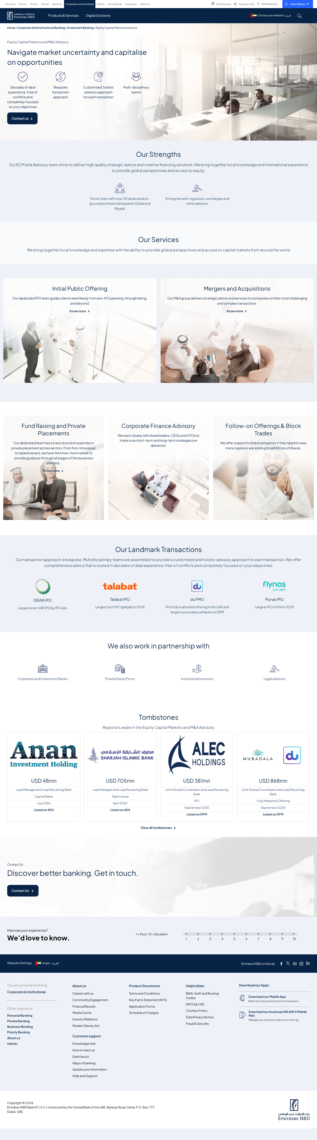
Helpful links (195, 986)
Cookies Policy (196, 1010)
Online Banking (297, 4)
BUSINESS (57, 4)
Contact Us (20, 891)
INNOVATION (131, 4)
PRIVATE (34, 4)
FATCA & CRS (195, 1004)
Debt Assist (80, 1056)
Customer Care (246, 4)
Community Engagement (90, 1000)
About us (13, 1038)
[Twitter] (288, 963)
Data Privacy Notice (200, 1017)
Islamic (12, 1043)
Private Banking (18, 1021)
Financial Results (84, 1006)
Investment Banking (80, 28)
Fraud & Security (197, 1023)
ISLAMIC (101, 4)
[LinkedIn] (308, 963)
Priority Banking (18, 1032)
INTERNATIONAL (115, 4)
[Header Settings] (153, 3)
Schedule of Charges (144, 1013)
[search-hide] (299, 16)
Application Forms (142, 1006)
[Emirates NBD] (23, 15)
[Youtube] (294, 963)
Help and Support (84, 1076)
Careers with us (83, 993)
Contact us (20, 118)
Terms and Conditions (144, 993)
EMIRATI (45, 4)
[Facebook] (281, 963)
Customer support (86, 1036)
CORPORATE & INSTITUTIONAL (80, 4)
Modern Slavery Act (86, 1026)
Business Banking (20, 1026)
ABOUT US (145, 4)
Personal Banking (19, 1015)
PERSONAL (10, 4)
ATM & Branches (270, 4)
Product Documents (144, 986)
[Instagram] (301, 963)
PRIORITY (23, 4)
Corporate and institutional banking (41, 28)
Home (11, 28)
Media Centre (81, 1013)
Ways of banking (84, 1063)
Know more (78, 311)
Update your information (89, 1069)
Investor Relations (85, 1019)
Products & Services (63, 15)
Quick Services (223, 4)
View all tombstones (156, 828)
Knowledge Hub (84, 1043)
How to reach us (83, 1050)
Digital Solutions (98, 15)
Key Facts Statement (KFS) (148, 1000)
